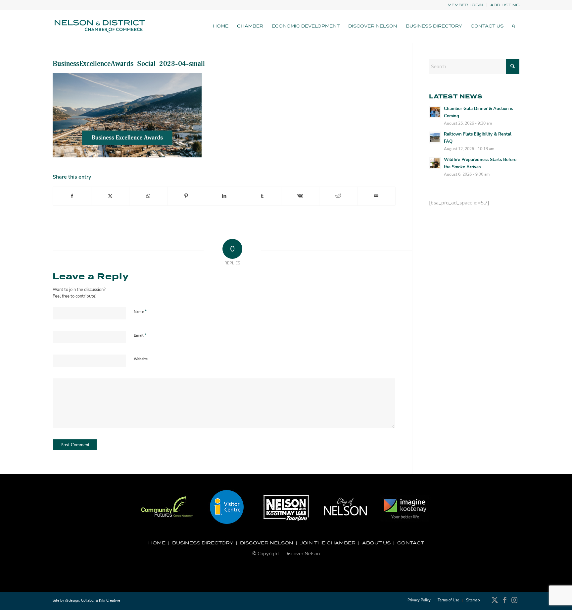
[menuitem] (465, 5)
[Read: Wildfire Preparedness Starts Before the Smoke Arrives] (435, 163)
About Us (376, 543)
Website (141, 359)
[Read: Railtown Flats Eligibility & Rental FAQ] (435, 137)
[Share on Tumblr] (262, 196)
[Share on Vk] (300, 196)
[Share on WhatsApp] (148, 196)
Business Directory (202, 543)
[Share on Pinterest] (186, 196)
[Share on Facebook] (72, 196)
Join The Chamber (328, 543)
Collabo (87, 600)
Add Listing (504, 4)
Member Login (465, 4)
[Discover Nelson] (99, 26)
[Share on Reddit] (338, 196)
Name (140, 311)
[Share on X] (110, 196)
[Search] (513, 26)
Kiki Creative (109, 600)
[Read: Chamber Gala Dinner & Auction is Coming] (435, 112)
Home (157, 543)
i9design (72, 600)
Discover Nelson (266, 543)
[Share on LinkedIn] (224, 196)
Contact (410, 543)
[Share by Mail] (376, 196)
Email (140, 335)
